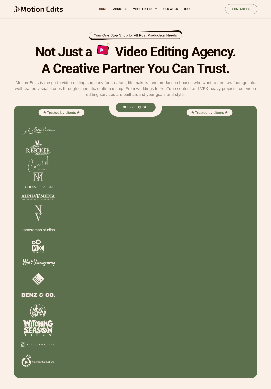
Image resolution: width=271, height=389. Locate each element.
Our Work (170, 9)
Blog (187, 9)
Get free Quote (135, 107)
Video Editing (143, 9)
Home (103, 9)
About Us (120, 9)
